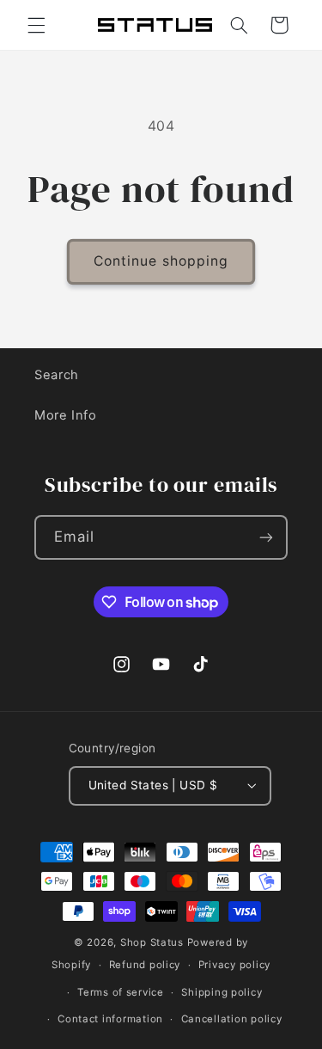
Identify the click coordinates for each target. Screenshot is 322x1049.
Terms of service (120, 992)
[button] (36, 25)
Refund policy (145, 965)
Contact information (110, 1019)
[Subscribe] (266, 537)
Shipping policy (221, 992)
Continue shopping (161, 261)
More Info (65, 415)
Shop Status (152, 942)
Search (56, 375)
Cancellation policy (232, 1019)
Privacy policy (234, 965)
